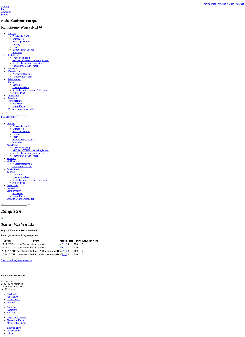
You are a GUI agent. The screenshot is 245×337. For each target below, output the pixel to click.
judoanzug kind (14, 328)
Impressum (12, 297)
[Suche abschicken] (29, 204)
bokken (10, 333)
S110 (64, 244)
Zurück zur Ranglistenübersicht (16, 260)
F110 (64, 251)
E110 (64, 247)
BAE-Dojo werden (21, 131)
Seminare (11, 158)
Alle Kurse (17, 193)
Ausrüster (17, 142)
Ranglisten (12, 188)
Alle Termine (18, 182)
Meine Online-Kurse (16, 323)
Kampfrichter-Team (22, 166)
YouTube (11, 312)
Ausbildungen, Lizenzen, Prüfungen (29, 180)
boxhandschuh (14, 330)
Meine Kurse (18, 196)
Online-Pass (210, 4)
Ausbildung (12, 145)
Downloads (12, 185)
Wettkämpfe (13, 161)
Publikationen (13, 169)
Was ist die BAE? (20, 126)
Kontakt (240, 4)
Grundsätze (18, 128)
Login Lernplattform (17, 317)
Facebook (12, 307)
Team (15, 137)
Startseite (12, 294)
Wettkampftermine (22, 164)
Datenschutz (13, 299)
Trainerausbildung (21, 147)
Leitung (16, 134)
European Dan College (23, 139)
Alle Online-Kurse (15, 320)
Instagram (12, 310)
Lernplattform (14, 191)
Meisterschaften (20, 177)
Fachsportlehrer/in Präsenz (26, 155)
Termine (11, 172)
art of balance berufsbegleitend (28, 153)
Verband (11, 123)
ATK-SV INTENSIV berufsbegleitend (30, 150)
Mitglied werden (226, 4)
